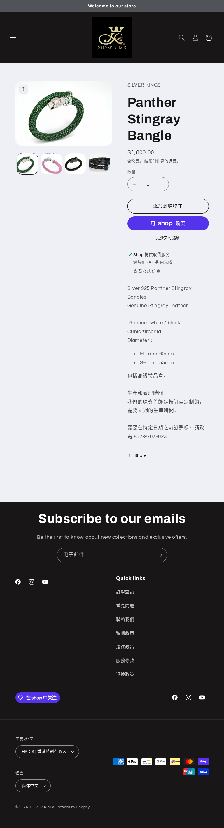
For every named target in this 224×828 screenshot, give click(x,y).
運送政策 (125, 647)
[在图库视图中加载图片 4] (99, 163)
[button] (13, 37)
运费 (172, 161)
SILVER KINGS (43, 807)
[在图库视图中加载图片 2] (51, 163)
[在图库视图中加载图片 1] (27, 163)
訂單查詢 (125, 592)
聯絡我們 (125, 619)
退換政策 (125, 674)
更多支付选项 (168, 238)
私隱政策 (125, 633)
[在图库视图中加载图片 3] (75, 163)
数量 (131, 172)
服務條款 (125, 661)
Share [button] (140, 455)
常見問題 (125, 606)
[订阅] (160, 555)
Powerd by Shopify (73, 807)
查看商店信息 (147, 271)
